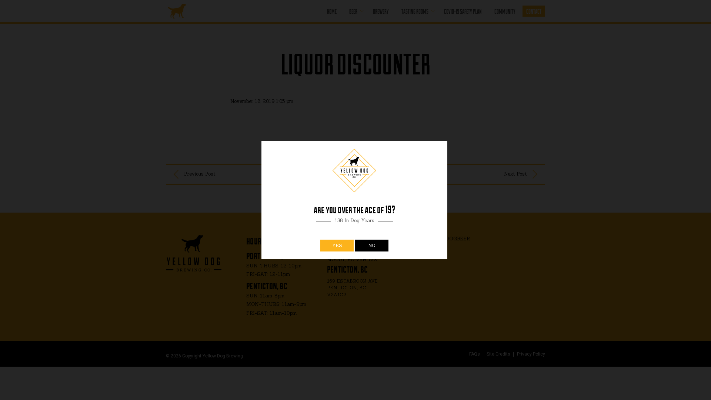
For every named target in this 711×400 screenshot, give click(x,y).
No (371, 245)
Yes (337, 245)
